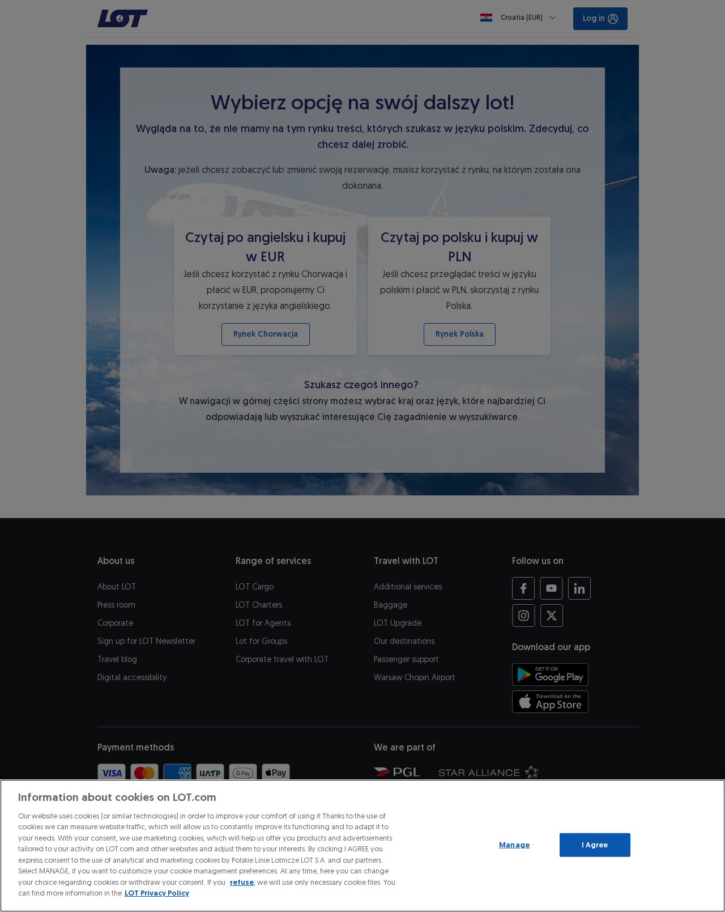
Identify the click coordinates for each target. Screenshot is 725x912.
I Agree (595, 845)
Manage (514, 845)
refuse (242, 882)
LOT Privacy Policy (157, 893)
